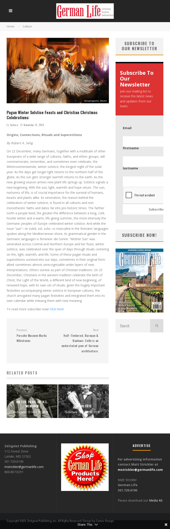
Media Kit (155, 500)
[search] (156, 325)
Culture (14, 124)
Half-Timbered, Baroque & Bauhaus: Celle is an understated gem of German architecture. (80, 340)
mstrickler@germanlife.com (24, 467)
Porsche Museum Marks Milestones (32, 335)
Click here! (57, 309)
